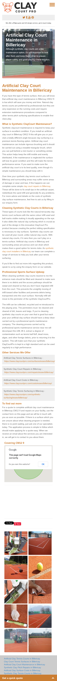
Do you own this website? (19, 464)
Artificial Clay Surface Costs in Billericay (22, 670)
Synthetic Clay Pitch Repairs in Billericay (22, 667)
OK (43, 464)
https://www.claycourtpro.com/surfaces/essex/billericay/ (29, 361)
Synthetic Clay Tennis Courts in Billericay (22, 673)
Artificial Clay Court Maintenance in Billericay (24, 664)
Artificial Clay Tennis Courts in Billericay (22, 658)
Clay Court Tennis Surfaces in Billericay (22, 661)
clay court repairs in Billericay (37, 186)
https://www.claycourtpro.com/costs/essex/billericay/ (28, 383)
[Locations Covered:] (3, 4)
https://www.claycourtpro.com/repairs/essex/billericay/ (28, 372)
